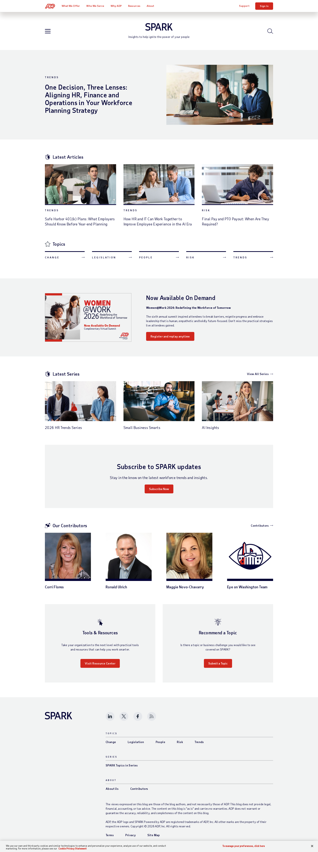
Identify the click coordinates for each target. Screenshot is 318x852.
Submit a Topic (218, 663)
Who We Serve (95, 5)
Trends (52, 77)
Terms (110, 835)
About (150, 5)
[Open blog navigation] (48, 31)
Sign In (264, 6)
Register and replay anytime (170, 336)
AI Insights (210, 427)
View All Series (258, 374)
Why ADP (116, 5)
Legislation (104, 257)
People (146, 257)
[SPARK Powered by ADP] (159, 27)
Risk (206, 210)
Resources (134, 5)
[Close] (312, 846)
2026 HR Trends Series (63, 427)
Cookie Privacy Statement (73, 848)
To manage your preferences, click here (243, 846)
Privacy (130, 835)
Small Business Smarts (141, 427)
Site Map (153, 835)
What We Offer (71, 5)
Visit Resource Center (100, 663)
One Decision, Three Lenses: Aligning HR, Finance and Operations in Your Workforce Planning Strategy (88, 98)
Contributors (260, 525)
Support (244, 5)
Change (52, 257)
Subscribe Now (159, 489)
